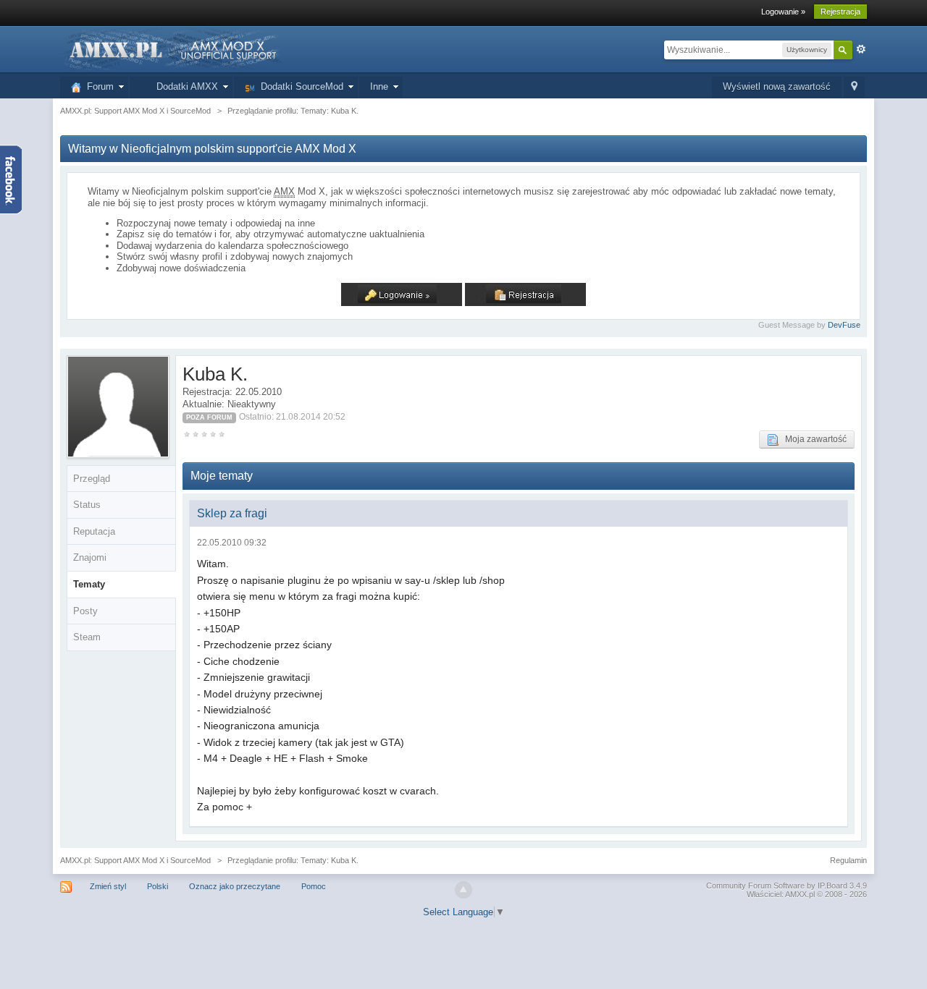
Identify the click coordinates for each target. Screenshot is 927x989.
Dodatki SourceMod (299, 86)
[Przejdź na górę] (463, 890)
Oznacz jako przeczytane (234, 886)
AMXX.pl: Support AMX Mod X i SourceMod (135, 860)
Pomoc (313, 886)
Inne (379, 86)
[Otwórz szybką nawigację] (854, 87)
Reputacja (94, 531)
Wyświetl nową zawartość (777, 86)
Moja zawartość (813, 439)
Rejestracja (840, 11)
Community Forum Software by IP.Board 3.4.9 (786, 885)
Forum (97, 86)
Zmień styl (108, 886)
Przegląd (91, 478)
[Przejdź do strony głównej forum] (171, 48)
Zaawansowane (861, 49)
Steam (87, 637)
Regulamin (848, 860)
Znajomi (89, 557)
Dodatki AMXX (184, 86)
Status (87, 504)
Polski (157, 886)
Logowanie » (783, 11)
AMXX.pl (800, 894)
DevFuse (844, 325)
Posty (85, 611)
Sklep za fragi (232, 513)
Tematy (89, 584)
